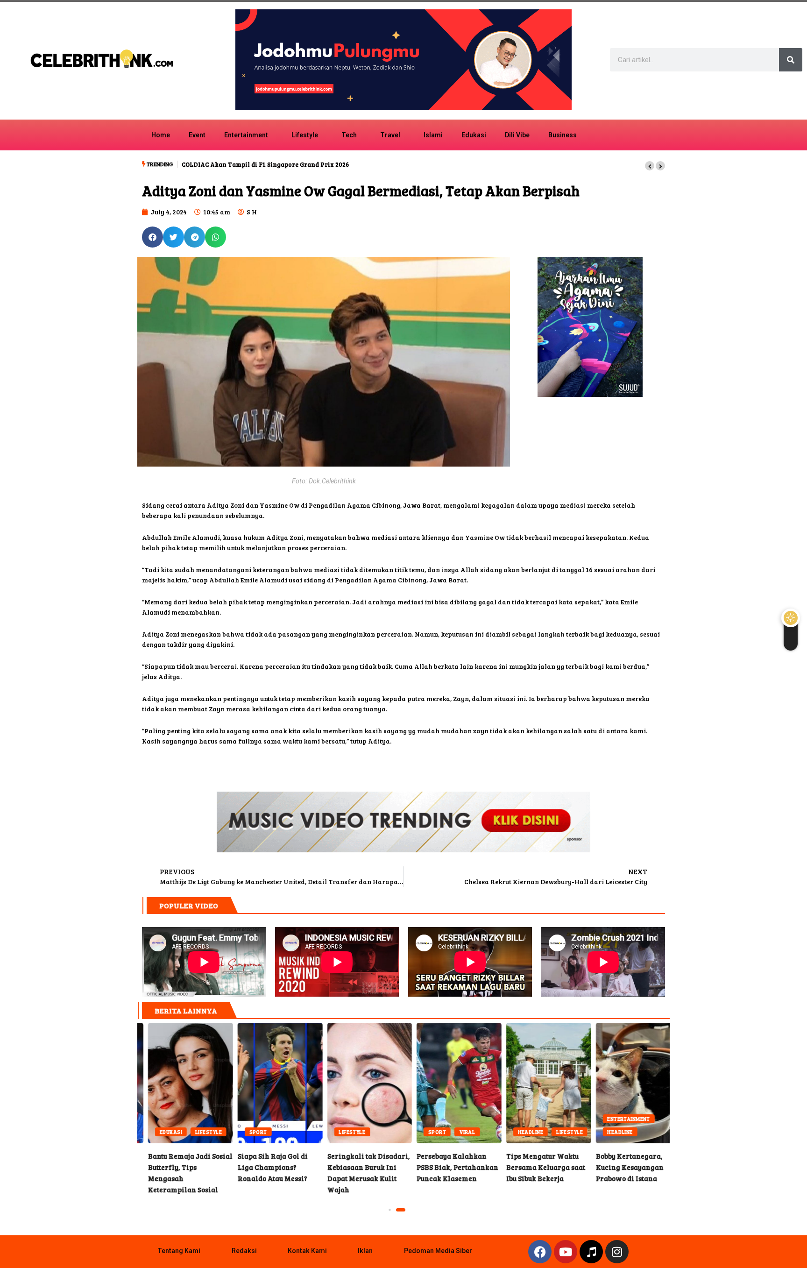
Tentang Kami (178, 1250)
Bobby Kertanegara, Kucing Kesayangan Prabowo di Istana (538, 1083)
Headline (430, 1131)
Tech (349, 135)
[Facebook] (540, 1251)
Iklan (365, 1250)
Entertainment (246, 135)
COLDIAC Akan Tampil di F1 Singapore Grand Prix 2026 (265, 164)
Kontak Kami (307, 1250)
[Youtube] (565, 1251)
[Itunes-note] (591, 1251)
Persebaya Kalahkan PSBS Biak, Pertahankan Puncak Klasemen (358, 1083)
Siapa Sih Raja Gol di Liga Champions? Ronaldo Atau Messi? (179, 1083)
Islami (433, 135)
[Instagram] (617, 1251)
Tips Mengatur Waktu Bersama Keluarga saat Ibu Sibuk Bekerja (448, 1083)
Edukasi (473, 135)
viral (367, 1131)
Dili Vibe (517, 135)
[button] (649, 165)
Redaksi (244, 1250)
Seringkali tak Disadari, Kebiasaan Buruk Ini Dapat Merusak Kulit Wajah (269, 1083)
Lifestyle (304, 135)
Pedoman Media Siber (438, 1250)
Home (160, 135)
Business (562, 135)
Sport (158, 1131)
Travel (390, 135)
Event (197, 135)
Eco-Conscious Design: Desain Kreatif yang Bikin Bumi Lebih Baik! (627, 1083)
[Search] (790, 59)
